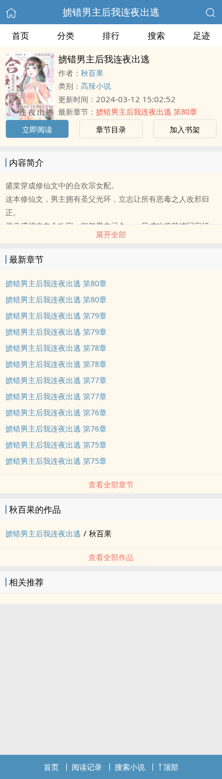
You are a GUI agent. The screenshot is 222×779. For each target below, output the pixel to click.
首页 (20, 35)
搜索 (156, 35)
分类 (65, 35)
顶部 (170, 767)
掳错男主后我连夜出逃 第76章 (56, 412)
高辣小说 (96, 86)
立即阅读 (37, 129)
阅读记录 (87, 767)
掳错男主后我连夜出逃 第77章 (56, 380)
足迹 (201, 35)
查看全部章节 (111, 484)
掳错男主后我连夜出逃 (111, 11)
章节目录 (111, 129)
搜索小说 (130, 767)
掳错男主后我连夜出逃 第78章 (56, 348)
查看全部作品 (111, 557)
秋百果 (92, 73)
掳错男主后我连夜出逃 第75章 (56, 445)
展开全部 (111, 234)
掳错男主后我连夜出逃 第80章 (146, 112)
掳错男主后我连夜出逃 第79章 (56, 315)
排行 (111, 35)
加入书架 (185, 129)
